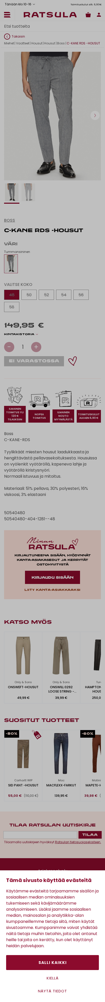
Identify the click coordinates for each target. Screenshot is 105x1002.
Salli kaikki (52, 962)
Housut (36, 43)
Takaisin (18, 36)
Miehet (9, 43)
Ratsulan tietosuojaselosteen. (78, 842)
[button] (95, 115)
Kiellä (53, 978)
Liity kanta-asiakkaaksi (52, 590)
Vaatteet (22, 43)
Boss (61, 43)
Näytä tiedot (52, 991)
